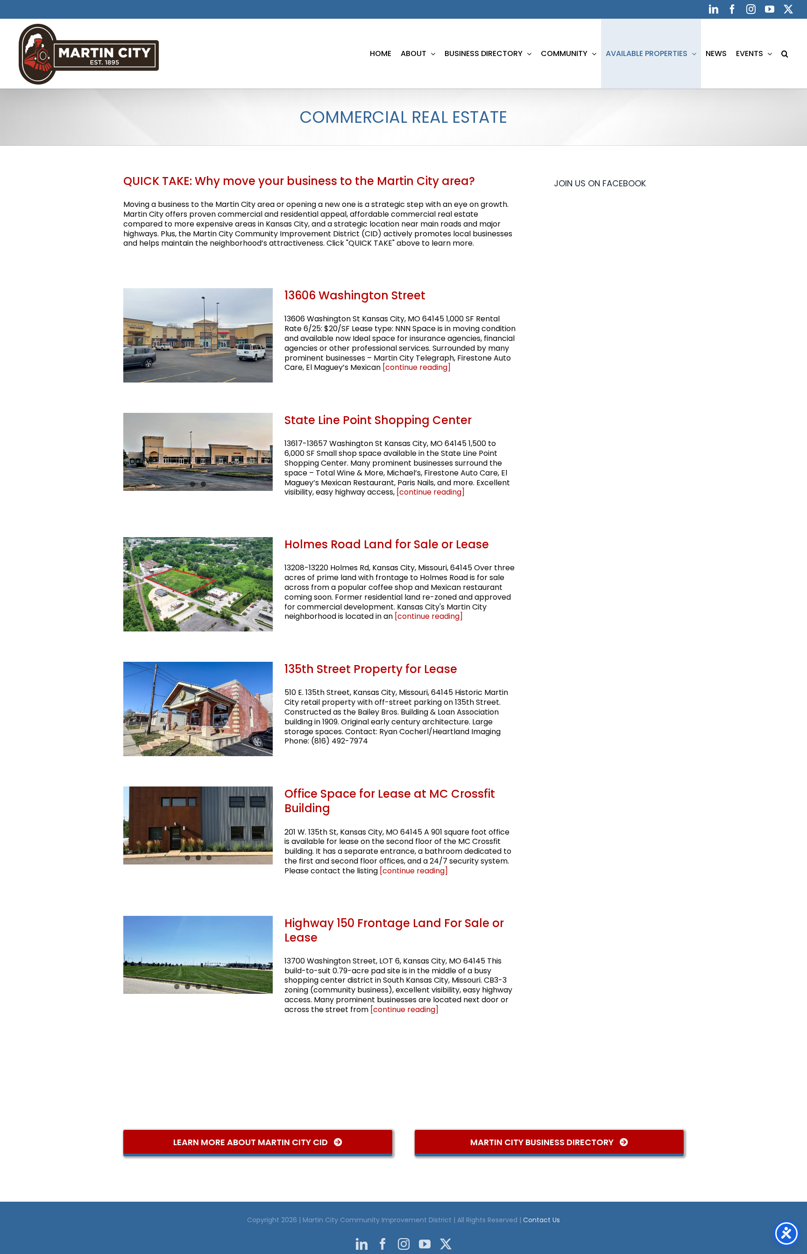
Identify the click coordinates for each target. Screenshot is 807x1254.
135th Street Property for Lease (370, 669)
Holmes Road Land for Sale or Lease (386, 544)
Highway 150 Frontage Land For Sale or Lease (394, 930)
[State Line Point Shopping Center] (198, 452)
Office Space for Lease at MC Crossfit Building (389, 801)
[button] (785, 53)
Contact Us (541, 1220)
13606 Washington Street (354, 295)
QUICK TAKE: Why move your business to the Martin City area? (299, 181)
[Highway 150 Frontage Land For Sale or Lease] (198, 955)
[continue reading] (416, 367)
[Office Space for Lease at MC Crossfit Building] (198, 825)
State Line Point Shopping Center (378, 420)
